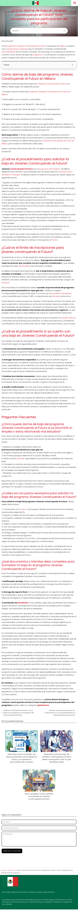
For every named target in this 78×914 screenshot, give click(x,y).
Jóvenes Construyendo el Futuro (52, 83)
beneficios (23, 602)
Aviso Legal (6, 892)
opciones (20, 458)
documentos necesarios (60, 293)
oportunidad (24, 266)
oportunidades (8, 51)
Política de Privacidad (19, 892)
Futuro (54, 240)
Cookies (31, 892)
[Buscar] (64, 30)
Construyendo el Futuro (21, 169)
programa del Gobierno (50, 169)
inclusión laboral (68, 318)
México (63, 46)
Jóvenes (46, 140)
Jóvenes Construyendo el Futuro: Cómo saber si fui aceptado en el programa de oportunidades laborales (18, 712)
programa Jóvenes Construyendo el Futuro (26, 46)
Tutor (23, 509)
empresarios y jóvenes (17, 49)
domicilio (56, 296)
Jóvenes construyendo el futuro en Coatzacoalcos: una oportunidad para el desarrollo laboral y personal (59, 712)
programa (37, 54)
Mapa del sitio (48, 892)
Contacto (38, 892)
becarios (6, 282)
